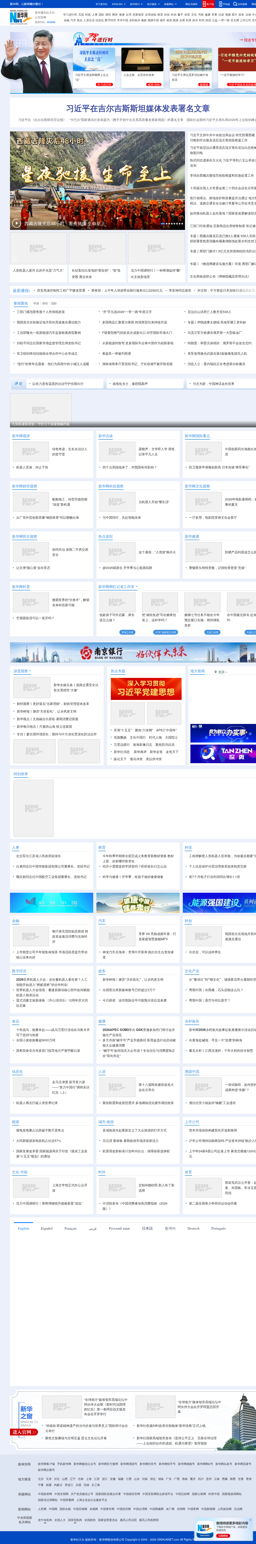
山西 (65, 1479)
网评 (115, 14)
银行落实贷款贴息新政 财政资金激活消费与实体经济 (70, 936)
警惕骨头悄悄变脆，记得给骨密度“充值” (217, 567)
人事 (95, 14)
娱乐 (195, 20)
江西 (129, 1479)
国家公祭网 (199, 1494)
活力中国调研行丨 (143, 270)
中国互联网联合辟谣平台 (157, 1494)
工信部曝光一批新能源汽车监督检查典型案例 (49, 332)
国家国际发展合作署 (108, 1494)
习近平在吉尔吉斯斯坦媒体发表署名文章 (138, 108)
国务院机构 (75, 1520)
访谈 (221, 14)
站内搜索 (242, 4)
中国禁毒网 (67, 1500)
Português (218, 1228)
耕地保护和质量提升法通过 (228, 198)
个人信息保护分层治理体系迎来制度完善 (218, 866)
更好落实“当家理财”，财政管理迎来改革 (61, 703)
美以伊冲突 (154, 759)
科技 (167, 14)
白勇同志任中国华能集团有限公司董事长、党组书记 (53, 866)
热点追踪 (105, 536)
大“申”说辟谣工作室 (165, 632)
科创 (173, 14)
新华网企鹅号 (46, 1470)
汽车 (73, 20)
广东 (169, 1479)
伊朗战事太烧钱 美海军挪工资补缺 (221, 322)
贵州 (209, 1479)
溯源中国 (153, 20)
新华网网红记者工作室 (116, 586)
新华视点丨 (25, 719)
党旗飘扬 (120, 737)
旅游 (169, 20)
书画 (201, 14)
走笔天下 (172, 751)
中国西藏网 (157, 1509)
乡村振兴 (134, 20)
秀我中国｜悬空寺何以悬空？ (210, 1000)
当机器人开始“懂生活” (154, 501)
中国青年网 (107, 1509)
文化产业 (192, 970)
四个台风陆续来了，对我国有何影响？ (130, 467)
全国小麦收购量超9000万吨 (35, 1040)
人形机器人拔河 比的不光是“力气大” (38, 270)
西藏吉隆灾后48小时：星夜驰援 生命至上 (64, 223)
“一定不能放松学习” (232, 75)
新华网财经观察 (24, 486)
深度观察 (21, 670)
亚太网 (235, 20)
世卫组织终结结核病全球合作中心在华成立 (47, 353)
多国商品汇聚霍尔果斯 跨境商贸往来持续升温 (134, 322)
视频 (228, 14)
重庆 (193, 1479)
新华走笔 (156, 751)
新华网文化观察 (197, 486)
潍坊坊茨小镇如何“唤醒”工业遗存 (212, 1102)
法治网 (238, 1509)
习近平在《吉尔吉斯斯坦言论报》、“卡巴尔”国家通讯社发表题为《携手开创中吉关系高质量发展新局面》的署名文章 (100, 119)
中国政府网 (45, 1494)
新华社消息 (122, 751)
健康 (207, 14)
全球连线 (150, 14)
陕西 (233, 1479)
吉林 (81, 1479)
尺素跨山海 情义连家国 (55, 726)
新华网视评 (21, 435)
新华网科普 (21, 586)
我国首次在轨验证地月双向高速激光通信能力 (49, 322)
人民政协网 (225, 1509)
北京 (41, 1479)
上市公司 (245, 20)
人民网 (42, 1509)
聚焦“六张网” (144, 730)
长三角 (96, 1485)
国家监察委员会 (108, 1520)
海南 (185, 1479)
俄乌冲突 (136, 759)
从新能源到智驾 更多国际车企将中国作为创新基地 (137, 343)
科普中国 (214, 1494)
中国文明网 (61, 1494)
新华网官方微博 (108, 1464)
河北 (57, 1479)
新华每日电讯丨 (28, 726)
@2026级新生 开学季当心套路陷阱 (127, 567)
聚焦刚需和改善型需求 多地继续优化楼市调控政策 (138, 1102)
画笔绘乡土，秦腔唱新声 (130, 383)
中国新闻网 (208, 1509)
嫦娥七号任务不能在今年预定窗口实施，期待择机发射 (202, 619)
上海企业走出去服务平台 (91, 1500)
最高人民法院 (128, 1520)
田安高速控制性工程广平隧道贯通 (61, 290)
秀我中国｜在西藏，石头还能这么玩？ (216, 989)
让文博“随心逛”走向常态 (33, 567)
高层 (81, 14)
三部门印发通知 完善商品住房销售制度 (217, 225)
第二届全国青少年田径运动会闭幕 (213, 1203)
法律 (248, 14)
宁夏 (41, 1485)
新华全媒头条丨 (65, 684)
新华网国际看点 (197, 435)
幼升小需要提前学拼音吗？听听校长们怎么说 (135, 866)
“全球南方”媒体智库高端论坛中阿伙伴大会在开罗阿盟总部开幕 (199, 1407)
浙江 (105, 1479)
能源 (175, 20)
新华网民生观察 (24, 536)
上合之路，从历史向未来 (138, 75)
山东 (137, 1479)
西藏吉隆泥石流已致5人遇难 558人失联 (228, 236)
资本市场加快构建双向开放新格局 (213, 1130)
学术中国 (122, 20)
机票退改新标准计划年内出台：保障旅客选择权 (136, 1151)
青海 (249, 1479)
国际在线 (65, 1509)
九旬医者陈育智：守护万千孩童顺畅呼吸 (41, 424)
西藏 (225, 1479)
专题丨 (195, 236)
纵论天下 (120, 759)
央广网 (170, 1509)
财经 (108, 14)
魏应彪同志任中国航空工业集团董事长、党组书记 (51, 876)
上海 (89, 1479)
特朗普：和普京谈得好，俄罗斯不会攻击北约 (220, 343)
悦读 (208, 20)
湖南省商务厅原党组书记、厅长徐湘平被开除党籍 (137, 363)
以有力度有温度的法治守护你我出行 (58, 383)
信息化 (99, 20)
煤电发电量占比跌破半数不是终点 (40, 1130)
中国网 (53, 1509)
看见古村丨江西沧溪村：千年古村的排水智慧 (221, 1050)
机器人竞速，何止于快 (32, 467)
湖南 (161, 1479)
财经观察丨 (25, 703)
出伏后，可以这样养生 (205, 952)
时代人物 (155, 737)
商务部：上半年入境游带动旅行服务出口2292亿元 (127, 290)
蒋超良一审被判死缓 (116, 353)
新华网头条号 (223, 1464)
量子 (180, 14)
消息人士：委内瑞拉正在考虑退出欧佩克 (216, 363)
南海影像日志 (142, 744)
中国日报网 (80, 1509)
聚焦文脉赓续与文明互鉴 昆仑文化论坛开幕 (76, 1438)
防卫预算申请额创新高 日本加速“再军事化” (219, 467)
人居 (102, 1071)
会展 (182, 20)
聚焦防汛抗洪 (165, 744)
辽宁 (73, 1479)
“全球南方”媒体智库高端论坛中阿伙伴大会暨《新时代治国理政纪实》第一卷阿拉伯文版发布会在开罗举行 (106, 1406)
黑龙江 (69, 1485)
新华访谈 (105, 435)
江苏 (97, 1479)
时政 (88, 14)
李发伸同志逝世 (180, 290)
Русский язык (119, 1228)
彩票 (188, 20)
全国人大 (60, 1520)
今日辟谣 (109, 1000)
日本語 (147, 1228)
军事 (214, 14)
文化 (194, 14)
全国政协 (90, 1520)
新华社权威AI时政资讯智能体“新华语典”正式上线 (171, 1425)
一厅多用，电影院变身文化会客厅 (213, 517)
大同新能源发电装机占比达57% (38, 1140)
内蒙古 (58, 1485)
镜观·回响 (154, 85)
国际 (101, 14)
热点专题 (118, 670)
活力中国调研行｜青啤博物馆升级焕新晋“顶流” (49, 1203)
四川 (201, 1479)
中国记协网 (183, 1494)
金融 (66, 20)
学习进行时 (70, 14)
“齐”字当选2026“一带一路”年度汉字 (127, 311)
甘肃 (241, 1479)
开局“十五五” (123, 730)
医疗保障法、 (199, 198)
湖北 (153, 1479)
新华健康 (192, 536)
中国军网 (193, 1509)
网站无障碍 (191, 4)
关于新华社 (102, 4)
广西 (177, 1479)
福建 (121, 1479)
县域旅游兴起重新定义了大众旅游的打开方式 (135, 1130)
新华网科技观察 (111, 486)
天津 (49, 1479)
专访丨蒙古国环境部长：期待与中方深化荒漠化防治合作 (57, 734)
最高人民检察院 (149, 1520)
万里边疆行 (122, 744)
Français (71, 1228)
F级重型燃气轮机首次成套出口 (124, 332)
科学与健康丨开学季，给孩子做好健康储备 (133, 876)
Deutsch (193, 1228)
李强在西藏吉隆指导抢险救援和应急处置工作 (222, 175)
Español (47, 1228)
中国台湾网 (140, 1509)
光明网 (181, 1509)
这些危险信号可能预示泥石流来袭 (143, 1000)
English (23, 1228)
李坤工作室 (127, 632)
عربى (93, 1228)
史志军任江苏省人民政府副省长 (38, 856)
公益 (215, 20)
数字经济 (110, 20)
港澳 (122, 14)
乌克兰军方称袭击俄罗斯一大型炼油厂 (215, 332)
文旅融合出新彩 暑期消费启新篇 (55, 719)
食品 (79, 20)
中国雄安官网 (131, 1494)
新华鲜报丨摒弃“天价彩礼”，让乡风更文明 (46, 711)
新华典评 (140, 751)
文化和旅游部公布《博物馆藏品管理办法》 (220, 276)
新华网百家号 (243, 1464)
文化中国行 (138, 737)
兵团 (78, 1485)
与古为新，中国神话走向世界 (213, 383)
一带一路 (224, 20)
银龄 (144, 20)
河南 (145, 1479)
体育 (187, 14)
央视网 (94, 1509)
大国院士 (171, 737)
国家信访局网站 (48, 1500)
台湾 (128, 14)
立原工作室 (212, 632)
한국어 (170, 1228)
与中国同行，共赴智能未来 (122, 517)
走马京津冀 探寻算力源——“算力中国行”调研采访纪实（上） (70, 1087)
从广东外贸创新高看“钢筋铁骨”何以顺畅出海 (47, 517)
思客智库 (138, 14)
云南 (217, 1479)
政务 (241, 14)
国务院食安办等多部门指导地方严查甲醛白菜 (48, 1050)
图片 (234, 14)
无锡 (86, 1485)
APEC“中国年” (166, 730)
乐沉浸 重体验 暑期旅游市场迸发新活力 (131, 1140)
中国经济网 (124, 1509)
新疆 (49, 1485)
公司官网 (40, 17)
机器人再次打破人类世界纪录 (37, 1102)
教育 (160, 14)
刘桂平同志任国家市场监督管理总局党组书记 (49, 343)
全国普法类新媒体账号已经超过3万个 (129, 989)
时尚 (202, 20)
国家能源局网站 (232, 1494)
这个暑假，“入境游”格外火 (157, 552)
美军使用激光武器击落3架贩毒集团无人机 (217, 353)
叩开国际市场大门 (159, 332)
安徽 (113, 1479)
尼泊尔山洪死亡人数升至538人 (209, 311)
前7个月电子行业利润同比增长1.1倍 (214, 876)
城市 (162, 20)
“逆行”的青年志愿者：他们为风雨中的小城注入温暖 (53, 363)
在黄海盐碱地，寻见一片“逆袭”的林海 (215, 1040)
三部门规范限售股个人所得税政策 (41, 311)
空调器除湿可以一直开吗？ (35, 618)
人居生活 (89, 20)
